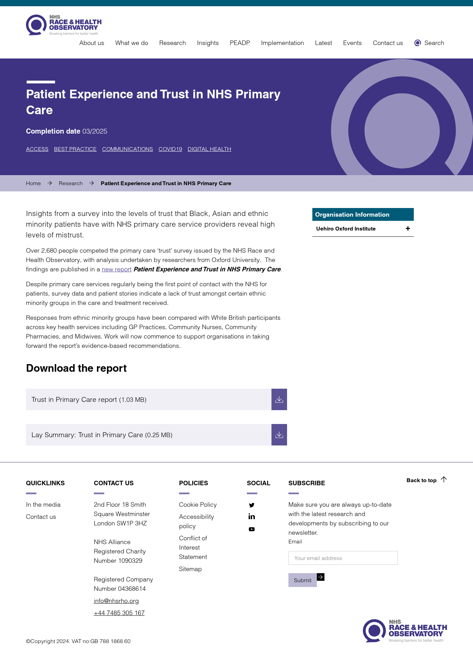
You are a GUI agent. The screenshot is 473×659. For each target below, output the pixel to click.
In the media (43, 504)
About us (91, 43)
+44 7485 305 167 (119, 613)
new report (117, 269)
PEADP (240, 43)
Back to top (422, 480)
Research (172, 43)
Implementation (282, 43)
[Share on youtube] (252, 529)
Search (434, 43)
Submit (302, 580)
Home (33, 183)
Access (37, 148)
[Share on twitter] (252, 505)
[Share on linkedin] (252, 517)
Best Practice (75, 148)
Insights (208, 43)
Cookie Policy (198, 504)
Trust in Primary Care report (89, 399)
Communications (127, 148)
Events (352, 43)
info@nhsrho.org (116, 601)
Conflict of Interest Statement (193, 547)
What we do (131, 43)
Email (295, 541)
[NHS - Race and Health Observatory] (63, 25)
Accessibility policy (196, 521)
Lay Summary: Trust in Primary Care (102, 434)
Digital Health (209, 148)
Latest (323, 43)
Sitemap (190, 569)
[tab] (41, 183)
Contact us (388, 43)
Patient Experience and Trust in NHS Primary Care (166, 183)
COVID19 (170, 148)
